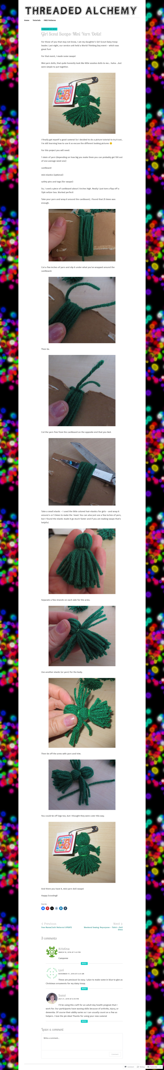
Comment (114, 1054)
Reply (84, 963)
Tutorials (36, 20)
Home (26, 20)
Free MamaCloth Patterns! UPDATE (56, 925)
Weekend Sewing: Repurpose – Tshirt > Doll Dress (103, 926)
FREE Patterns (50, 20)
